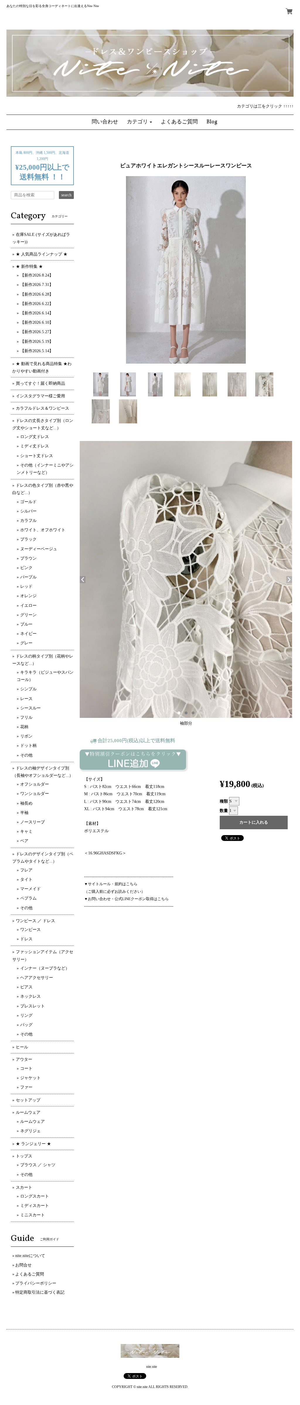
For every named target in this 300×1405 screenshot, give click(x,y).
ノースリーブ (32, 822)
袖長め (26, 803)
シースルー (30, 708)
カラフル (28, 520)
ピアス (26, 987)
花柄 (24, 727)
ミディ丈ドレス (34, 446)
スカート (24, 1187)
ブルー (26, 624)
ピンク (26, 568)
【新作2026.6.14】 (36, 313)
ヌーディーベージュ (38, 549)
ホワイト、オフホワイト (42, 530)
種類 (224, 801)
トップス (24, 1156)
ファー (26, 1087)
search (66, 195)
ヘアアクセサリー (36, 977)
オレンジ (28, 596)
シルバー (28, 511)
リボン (26, 736)
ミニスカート (32, 1215)
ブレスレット (32, 1006)
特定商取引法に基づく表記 (39, 1292)
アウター (24, 1059)
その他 (26, 755)
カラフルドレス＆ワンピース (42, 408)
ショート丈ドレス (36, 456)
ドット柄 (28, 745)
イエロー (28, 605)
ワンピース (30, 929)
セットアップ (28, 1100)
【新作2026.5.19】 (36, 341)
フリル (26, 717)
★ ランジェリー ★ (33, 1144)
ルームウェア (28, 1112)
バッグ (26, 1025)
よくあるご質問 (29, 1274)
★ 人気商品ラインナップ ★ (41, 254)
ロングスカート (34, 1196)
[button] (139, 122)
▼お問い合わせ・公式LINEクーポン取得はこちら (126, 899)
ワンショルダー (34, 793)
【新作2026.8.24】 (36, 275)
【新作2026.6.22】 (36, 304)
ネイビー (28, 633)
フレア (26, 870)
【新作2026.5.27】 (36, 332)
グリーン (28, 615)
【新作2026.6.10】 (36, 322)
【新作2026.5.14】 (36, 351)
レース (26, 698)
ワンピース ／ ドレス (35, 921)
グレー (26, 643)
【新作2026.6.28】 (36, 294)
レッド (26, 586)
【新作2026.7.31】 (36, 284)
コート (26, 1068)
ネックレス (30, 996)
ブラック (28, 539)
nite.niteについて (30, 1256)
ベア (24, 841)
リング (26, 1015)
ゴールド (28, 502)
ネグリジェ (30, 1131)
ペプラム (28, 898)
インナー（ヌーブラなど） (44, 968)
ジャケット (30, 1078)
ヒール (22, 1047)
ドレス (26, 939)
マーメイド (30, 889)
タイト (26, 879)
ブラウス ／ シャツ (37, 1165)
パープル (28, 577)
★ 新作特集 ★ (29, 266)
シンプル (28, 689)
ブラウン (28, 558)
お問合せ (23, 1265)
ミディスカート (34, 1205)
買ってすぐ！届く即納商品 (40, 383)
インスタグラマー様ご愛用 (40, 396)
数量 (224, 810)
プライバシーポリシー (35, 1283)
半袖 (24, 812)
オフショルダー (34, 784)
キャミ (26, 831)
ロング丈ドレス (34, 437)
